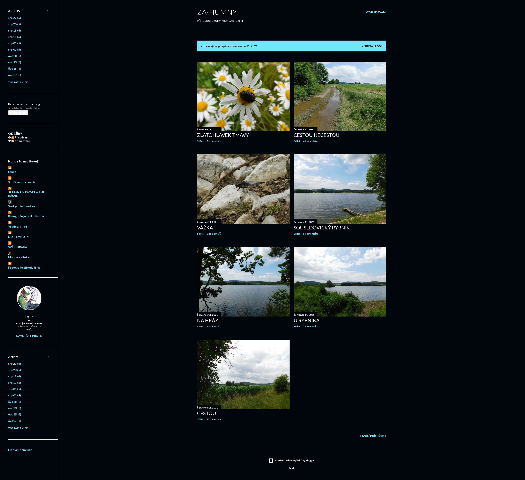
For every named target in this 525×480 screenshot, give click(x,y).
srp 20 (14, 24)
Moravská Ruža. (19, 257)
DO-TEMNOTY (18, 236)
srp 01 (14, 49)
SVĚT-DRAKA (17, 247)
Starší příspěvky (373, 435)
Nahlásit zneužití (20, 450)
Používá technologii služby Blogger (295, 460)
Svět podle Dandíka (21, 206)
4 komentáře (310, 141)
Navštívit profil (29, 335)
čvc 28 (14, 56)
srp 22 (14, 17)
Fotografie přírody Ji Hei (24, 267)
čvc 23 (14, 62)
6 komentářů (214, 141)
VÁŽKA (205, 227)
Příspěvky (20, 137)
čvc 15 (14, 68)
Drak (29, 316)
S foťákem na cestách (22, 182)
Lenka (12, 172)
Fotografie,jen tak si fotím (26, 216)
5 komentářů (310, 233)
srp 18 (14, 30)
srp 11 (14, 37)
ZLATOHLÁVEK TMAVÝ (223, 135)
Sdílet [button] (200, 141)
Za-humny (217, 11)
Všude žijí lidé (17, 226)
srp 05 (14, 43)
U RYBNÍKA (307, 320)
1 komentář (213, 326)
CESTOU (206, 413)
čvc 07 (14, 75)
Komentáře (22, 141)
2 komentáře (214, 419)
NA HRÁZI (208, 320)
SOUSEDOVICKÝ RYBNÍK (322, 227)
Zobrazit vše (372, 46)
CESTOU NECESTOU (316, 135)
